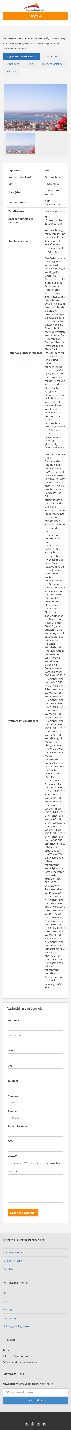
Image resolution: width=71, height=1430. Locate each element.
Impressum (9, 1318)
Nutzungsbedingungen (16, 1326)
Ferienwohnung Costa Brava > (47, 43)
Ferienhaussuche (12, 1261)
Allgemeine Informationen (21, 56)
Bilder (30, 64)
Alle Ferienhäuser (12, 1252)
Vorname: (14, 1020)
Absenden (35, 1400)
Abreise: (13, 1111)
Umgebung (13, 64)
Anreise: (13, 1096)
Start (5, 1293)
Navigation (35, 16)
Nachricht (14, 1171)
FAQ (5, 1301)
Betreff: (12, 1156)
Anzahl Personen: (18, 1126)
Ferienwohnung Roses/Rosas (15, 48)
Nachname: (15, 1035)
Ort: (10, 1065)
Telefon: (13, 1080)
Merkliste (8, 1269)
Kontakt (11, 71)
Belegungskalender (52, 64)
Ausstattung (51, 56)
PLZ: (10, 1050)
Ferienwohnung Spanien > (22, 43)
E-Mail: (12, 1141)
